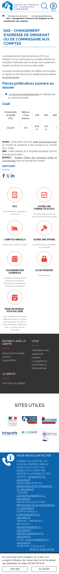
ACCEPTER (44, 569)
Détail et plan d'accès (41, 549)
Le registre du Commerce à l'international (39, 365)
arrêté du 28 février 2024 (45, 142)
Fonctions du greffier (13, 383)
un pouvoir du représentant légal (24, 94)
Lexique (36, 357)
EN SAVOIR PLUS (36, 563)
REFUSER (15, 569)
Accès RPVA (9, 360)
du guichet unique (10, 77)
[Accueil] (3, 16)
